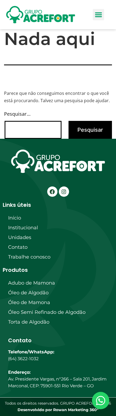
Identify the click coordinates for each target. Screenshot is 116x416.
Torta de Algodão (28, 322)
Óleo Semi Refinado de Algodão (47, 312)
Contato (18, 247)
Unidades (19, 237)
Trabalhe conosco (29, 257)
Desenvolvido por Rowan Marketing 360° (58, 409)
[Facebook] (52, 191)
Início (14, 218)
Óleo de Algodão (28, 293)
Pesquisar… (17, 114)
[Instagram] (64, 191)
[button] (98, 14)
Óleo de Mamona (29, 302)
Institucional (23, 228)
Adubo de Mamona (31, 283)
